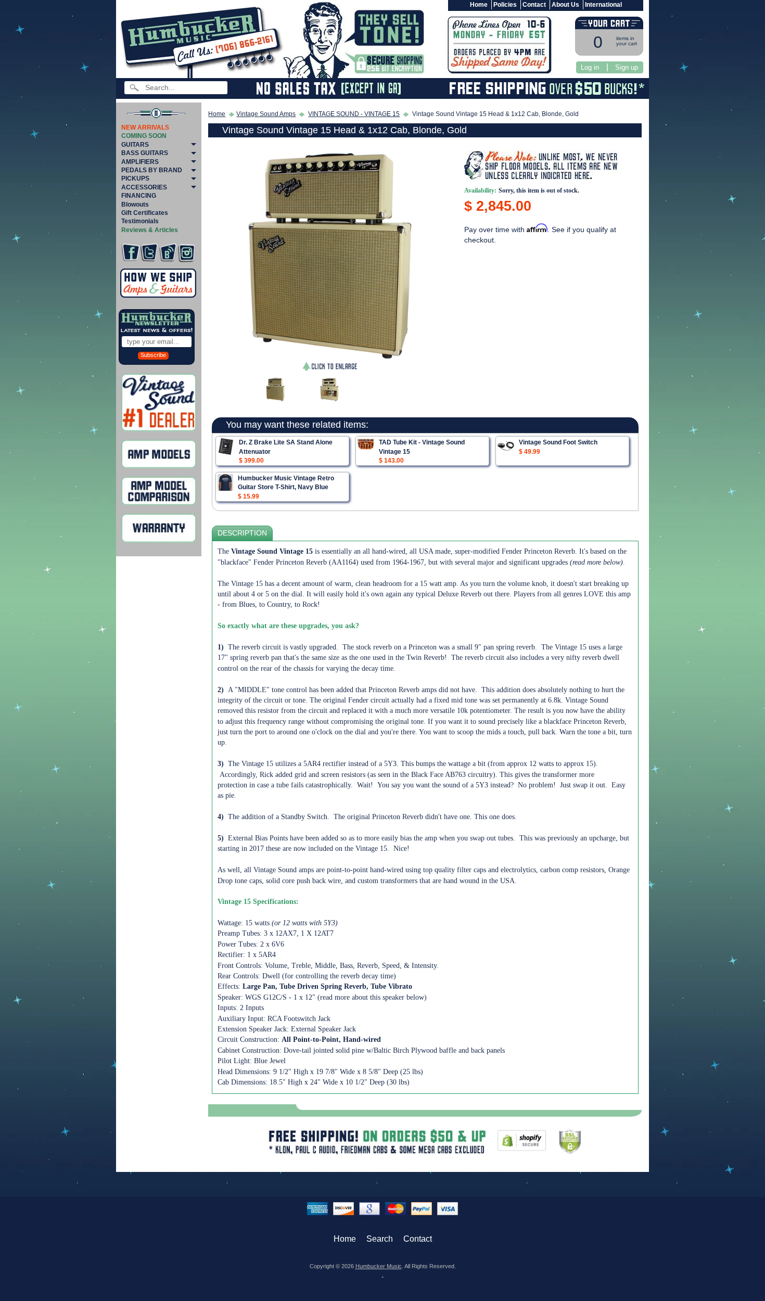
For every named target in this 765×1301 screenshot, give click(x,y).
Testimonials (140, 221)
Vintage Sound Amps (266, 114)
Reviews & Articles (149, 230)
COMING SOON (144, 135)
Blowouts (135, 204)
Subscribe (153, 355)
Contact (534, 4)
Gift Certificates (144, 212)
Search (379, 1238)
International (603, 4)
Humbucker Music (378, 1266)
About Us (565, 4)
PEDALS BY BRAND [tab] (151, 170)
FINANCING (138, 195)
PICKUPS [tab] (135, 178)
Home (479, 4)
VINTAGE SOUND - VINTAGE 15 (354, 114)
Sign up (626, 67)
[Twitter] (149, 252)
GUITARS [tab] (135, 144)
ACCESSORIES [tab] (144, 187)
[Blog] (167, 252)
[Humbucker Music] (203, 40)
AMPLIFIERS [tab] (140, 161)
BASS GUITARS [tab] (144, 153)
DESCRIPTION (242, 533)
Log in (590, 67)
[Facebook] (130, 252)
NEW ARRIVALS (145, 127)
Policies (505, 4)
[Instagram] (186, 252)
